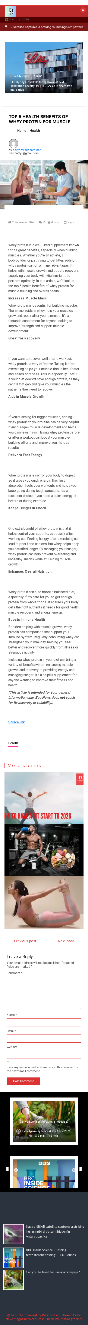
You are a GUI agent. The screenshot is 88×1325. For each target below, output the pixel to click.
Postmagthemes (71, 1319)
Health (13, 743)
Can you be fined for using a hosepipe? (53, 1272)
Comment (14, 973)
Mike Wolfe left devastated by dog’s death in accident (44, 1119)
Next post (66, 941)
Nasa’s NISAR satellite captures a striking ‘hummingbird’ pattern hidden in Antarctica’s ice (55, 1231)
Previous (6, 1169)
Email (11, 1031)
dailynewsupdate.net (27, 150)
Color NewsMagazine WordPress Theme (43, 1317)
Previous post (25, 941)
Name (12, 1014)
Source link (16, 722)
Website (12, 1047)
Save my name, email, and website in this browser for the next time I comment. (42, 1069)
